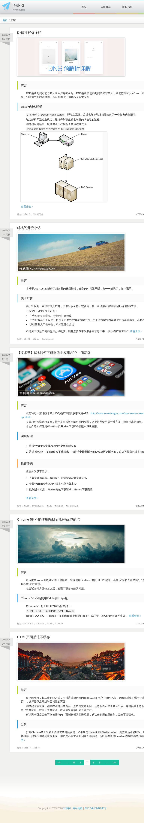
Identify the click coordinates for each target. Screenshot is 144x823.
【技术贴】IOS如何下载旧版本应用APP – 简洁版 (54, 352)
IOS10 (59, 623)
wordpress (48, 339)
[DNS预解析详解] (71, 75)
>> (115, 762)
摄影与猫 (127, 6)
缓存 (37, 747)
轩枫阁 (13, 6)
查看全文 (26, 206)
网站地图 (77, 808)
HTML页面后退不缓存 (33, 637)
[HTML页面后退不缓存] (71, 679)
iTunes (59, 506)
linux (36, 339)
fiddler (41, 623)
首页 (84, 6)
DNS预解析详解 (29, 32)
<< (59, 762)
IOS (50, 506)
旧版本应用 (73, 506)
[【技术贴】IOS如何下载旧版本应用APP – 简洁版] (71, 395)
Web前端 (106, 6)
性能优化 (38, 214)
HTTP (28, 747)
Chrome (29, 623)
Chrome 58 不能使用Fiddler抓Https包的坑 (48, 519)
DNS (27, 214)
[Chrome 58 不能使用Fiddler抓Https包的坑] (71, 562)
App (27, 506)
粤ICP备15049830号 (95, 808)
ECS (27, 339)
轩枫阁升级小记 (29, 228)
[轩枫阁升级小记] (71, 270)
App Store (39, 506)
